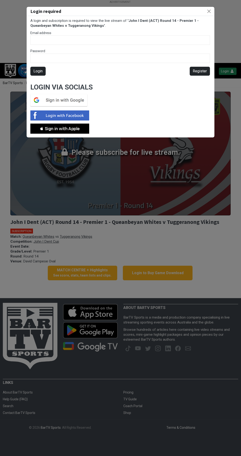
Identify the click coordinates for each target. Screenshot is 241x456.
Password (37, 51)
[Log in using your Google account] (60, 100)
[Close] (209, 11)
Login (38, 71)
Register (200, 71)
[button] (59, 129)
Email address (40, 33)
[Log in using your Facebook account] (61, 115)
